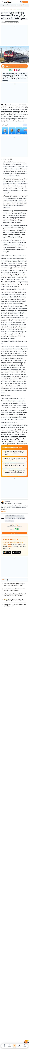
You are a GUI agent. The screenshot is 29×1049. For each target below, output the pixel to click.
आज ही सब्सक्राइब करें (14, 533)
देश (3, 542)
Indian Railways (9, 521)
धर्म (22, 542)
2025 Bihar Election (10, 518)
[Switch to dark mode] (21, 2)
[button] (14, 54)
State (7, 9)
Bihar (11, 9)
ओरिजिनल (24, 5)
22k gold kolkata (21, 518)
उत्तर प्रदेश (12, 5)
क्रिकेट (4, 544)
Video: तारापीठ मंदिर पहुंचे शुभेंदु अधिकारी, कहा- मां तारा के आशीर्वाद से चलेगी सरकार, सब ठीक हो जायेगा (15, 472)
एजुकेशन (7, 542)
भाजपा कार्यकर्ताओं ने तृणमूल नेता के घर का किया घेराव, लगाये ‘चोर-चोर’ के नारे (15, 605)
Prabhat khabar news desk (11, 21)
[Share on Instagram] (17, 70)
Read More (3, 511)
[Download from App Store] (16, 552)
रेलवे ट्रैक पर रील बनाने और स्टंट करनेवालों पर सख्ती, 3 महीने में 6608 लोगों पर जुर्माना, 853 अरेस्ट (14, 465)
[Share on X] (19, 70)
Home (2, 9)
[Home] (8, 2)
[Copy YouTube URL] (14, 70)
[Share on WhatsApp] (10, 70)
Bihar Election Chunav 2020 (19, 9)
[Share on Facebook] (12, 70)
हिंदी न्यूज (10, 546)
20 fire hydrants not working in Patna (14, 515)
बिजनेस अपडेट (17, 542)
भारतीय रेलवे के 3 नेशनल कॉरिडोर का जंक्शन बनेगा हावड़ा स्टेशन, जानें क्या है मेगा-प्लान (15, 459)
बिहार (8, 5)
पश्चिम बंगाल (17, 5)
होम (1, 5)
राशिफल (9, 544)
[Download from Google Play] (7, 552)
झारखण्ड (4, 5)
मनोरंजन (12, 542)
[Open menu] (2, 2)
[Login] (14, 1046)
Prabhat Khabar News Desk (14, 503)
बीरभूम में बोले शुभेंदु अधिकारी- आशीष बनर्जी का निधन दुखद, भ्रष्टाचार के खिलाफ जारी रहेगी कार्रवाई (14, 453)
